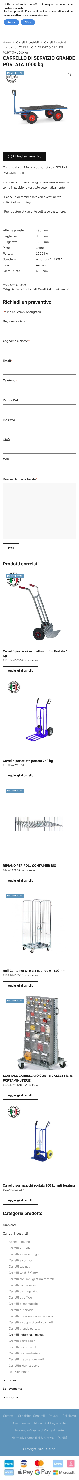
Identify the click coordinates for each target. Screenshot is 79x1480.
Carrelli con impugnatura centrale (32, 1279)
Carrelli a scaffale (21, 1260)
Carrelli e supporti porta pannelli (31, 1322)
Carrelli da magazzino (23, 1291)
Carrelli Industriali (15, 1233)
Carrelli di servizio (21, 1310)
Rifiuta (28, 22)
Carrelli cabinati (19, 1267)
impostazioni (39, 15)
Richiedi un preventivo (27, 156)
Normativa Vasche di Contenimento (39, 1430)
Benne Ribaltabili (20, 1242)
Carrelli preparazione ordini (27, 1359)
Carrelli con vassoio (22, 1285)
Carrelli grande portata (24, 1328)
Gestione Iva (21, 1423)
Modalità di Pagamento (50, 1423)
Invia (11, 548)
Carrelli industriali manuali (27, 1335)
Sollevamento (12, 1389)
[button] (69, 74)
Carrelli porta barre (22, 1341)
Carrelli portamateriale (24, 1353)
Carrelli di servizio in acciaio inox (31, 1316)
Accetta (11, 22)
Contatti (8, 1416)
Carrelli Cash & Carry (23, 1273)
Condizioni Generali (31, 1416)
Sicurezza (9, 1380)
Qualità (62, 1438)
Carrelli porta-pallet (22, 1347)
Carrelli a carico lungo (24, 1254)
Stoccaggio (10, 1397)
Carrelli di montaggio (23, 1304)
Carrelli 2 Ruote (20, 1248)
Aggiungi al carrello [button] (20, 671)
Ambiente (10, 1225)
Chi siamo (69, 1416)
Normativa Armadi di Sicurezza (33, 1438)
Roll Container (19, 1372)
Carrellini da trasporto (24, 1366)
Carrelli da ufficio (20, 1297)
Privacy (53, 1416)
